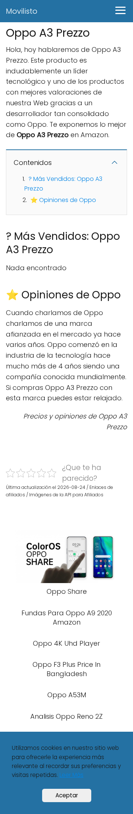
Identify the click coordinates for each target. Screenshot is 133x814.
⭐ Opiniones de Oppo (63, 200)
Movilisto (21, 11)
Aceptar (66, 795)
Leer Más (71, 775)
